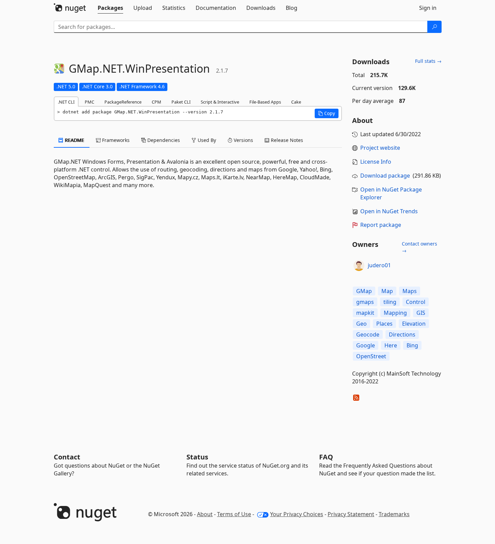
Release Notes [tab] (286, 140)
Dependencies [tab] (163, 140)
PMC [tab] (89, 102)
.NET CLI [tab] (66, 102)
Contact (67, 456)
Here (390, 345)
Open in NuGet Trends (389, 211)
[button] (327, 113)
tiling (389, 302)
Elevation (414, 323)
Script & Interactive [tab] (220, 102)
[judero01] (359, 265)
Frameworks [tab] (115, 140)
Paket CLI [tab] (181, 102)
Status (197, 456)
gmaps (365, 302)
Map (387, 291)
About (205, 514)
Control (415, 302)
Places (384, 323)
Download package (385, 175)
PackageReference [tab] (123, 102)
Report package (380, 225)
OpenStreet (371, 356)
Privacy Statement (351, 514)
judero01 (379, 265)
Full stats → (428, 61)
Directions (402, 334)
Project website (380, 147)
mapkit (365, 312)
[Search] (434, 27)
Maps (409, 291)
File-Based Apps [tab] (265, 102)
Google (365, 345)
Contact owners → (419, 247)
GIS (420, 312)
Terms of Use (234, 514)
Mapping (395, 312)
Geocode (367, 334)
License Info (375, 161)
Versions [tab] (242, 140)
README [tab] (74, 140)
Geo (361, 323)
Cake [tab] (296, 102)
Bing (412, 345)
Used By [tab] (206, 140)
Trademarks (394, 514)
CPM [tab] (156, 102)
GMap (364, 291)
